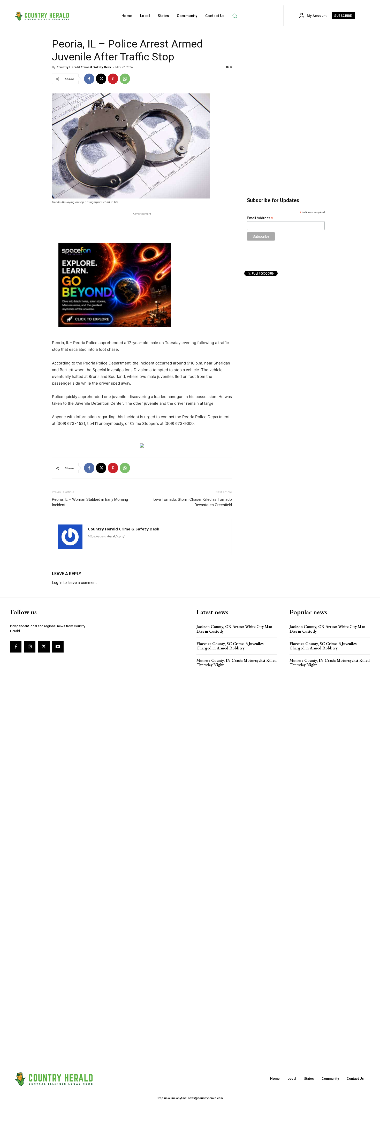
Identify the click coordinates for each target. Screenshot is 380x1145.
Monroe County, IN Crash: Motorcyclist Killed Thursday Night (236, 663)
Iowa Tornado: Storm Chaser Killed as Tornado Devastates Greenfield (192, 502)
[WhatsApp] (125, 79)
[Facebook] (89, 79)
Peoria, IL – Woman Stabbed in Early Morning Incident (90, 502)
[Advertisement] (141, 224)
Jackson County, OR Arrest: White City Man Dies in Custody (234, 629)
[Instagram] (29, 647)
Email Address (260, 218)
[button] (235, 16)
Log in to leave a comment (74, 582)
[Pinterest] (113, 79)
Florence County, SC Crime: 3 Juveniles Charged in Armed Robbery (229, 646)
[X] (101, 79)
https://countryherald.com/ (106, 536)
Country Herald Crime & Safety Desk (84, 67)
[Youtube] (58, 647)
